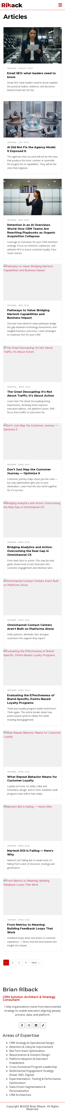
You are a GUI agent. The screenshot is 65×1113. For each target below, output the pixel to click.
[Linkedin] (36, 1025)
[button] (60, 5)
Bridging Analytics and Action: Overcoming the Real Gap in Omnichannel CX (29, 550)
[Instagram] (29, 1025)
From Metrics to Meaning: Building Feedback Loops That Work (30, 928)
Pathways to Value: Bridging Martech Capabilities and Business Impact (28, 314)
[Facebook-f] (22, 1025)
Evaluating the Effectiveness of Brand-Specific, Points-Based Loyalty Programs (30, 699)
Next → (36, 962)
